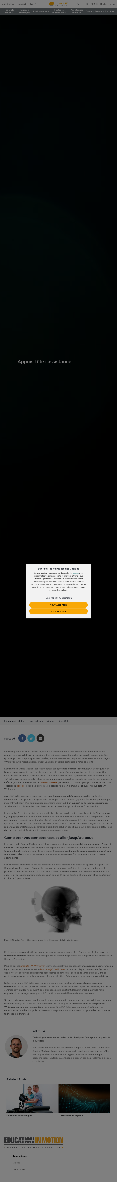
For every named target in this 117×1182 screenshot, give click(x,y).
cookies (76, 573)
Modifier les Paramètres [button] (59, 598)
